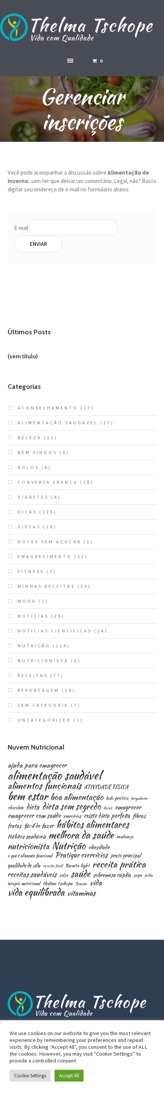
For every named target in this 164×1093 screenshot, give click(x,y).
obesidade (98, 847)
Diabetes (33, 497)
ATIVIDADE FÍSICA (106, 787)
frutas (14, 825)
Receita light (77, 865)
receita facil (53, 866)
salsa (63, 875)
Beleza (30, 437)
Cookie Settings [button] (30, 1075)
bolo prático (117, 798)
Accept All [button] (69, 1075)
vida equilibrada (36, 892)
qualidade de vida (24, 865)
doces (107, 808)
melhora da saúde (81, 835)
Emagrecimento (45, 556)
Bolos (28, 467)
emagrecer (128, 807)
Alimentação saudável (58, 422)
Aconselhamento (48, 408)
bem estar (28, 796)
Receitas (33, 675)
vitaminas (81, 893)
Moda (27, 601)
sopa (137, 875)
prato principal (125, 855)
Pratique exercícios (81, 855)
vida (96, 882)
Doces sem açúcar (49, 541)
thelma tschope (57, 883)
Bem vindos (37, 452)
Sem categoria (43, 705)
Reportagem (38, 690)
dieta (32, 807)
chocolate (15, 808)
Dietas (29, 527)
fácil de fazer (39, 825)
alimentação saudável (54, 775)
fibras (139, 816)
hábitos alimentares (92, 824)
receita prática (119, 864)
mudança (124, 837)
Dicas (27, 512)
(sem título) (23, 356)
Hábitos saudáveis (27, 836)
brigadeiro (139, 798)
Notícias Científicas (55, 631)
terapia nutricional (24, 883)
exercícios (72, 816)
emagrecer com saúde (34, 815)
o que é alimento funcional (30, 856)
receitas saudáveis (32, 874)
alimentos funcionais (44, 786)
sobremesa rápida (112, 875)
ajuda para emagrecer (37, 765)
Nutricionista (43, 660)
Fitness (31, 571)
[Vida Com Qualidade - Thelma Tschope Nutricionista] (82, 28)
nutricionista (28, 846)
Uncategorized (44, 720)
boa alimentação (76, 797)
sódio (149, 875)
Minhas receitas (46, 586)
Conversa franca (48, 482)
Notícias (33, 616)
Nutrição (34, 645)
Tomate (81, 884)
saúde (80, 874)
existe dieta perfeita (107, 816)
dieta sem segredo (71, 806)
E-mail (21, 227)
